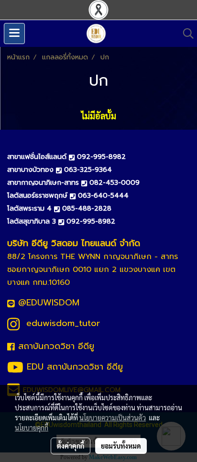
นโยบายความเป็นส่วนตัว (112, 417)
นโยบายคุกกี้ (31, 427)
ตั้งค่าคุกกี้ (70, 445)
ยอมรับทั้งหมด (121, 445)
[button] (185, 33)
